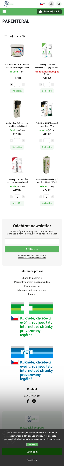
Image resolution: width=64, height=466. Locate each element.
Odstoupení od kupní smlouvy (32, 290)
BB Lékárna (28, 401)
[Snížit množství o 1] (11, 84)
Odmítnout (32, 460)
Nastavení (32, 444)
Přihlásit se (32, 249)
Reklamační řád (32, 286)
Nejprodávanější (17, 36)
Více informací (53, 439)
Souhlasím (32, 451)
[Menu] (4, 11)
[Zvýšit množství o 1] (23, 84)
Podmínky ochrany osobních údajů (32, 282)
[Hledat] (59, 4)
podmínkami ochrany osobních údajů (32, 257)
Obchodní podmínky (32, 278)
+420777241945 (32, 396)
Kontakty (32, 294)
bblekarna (34, 401)
